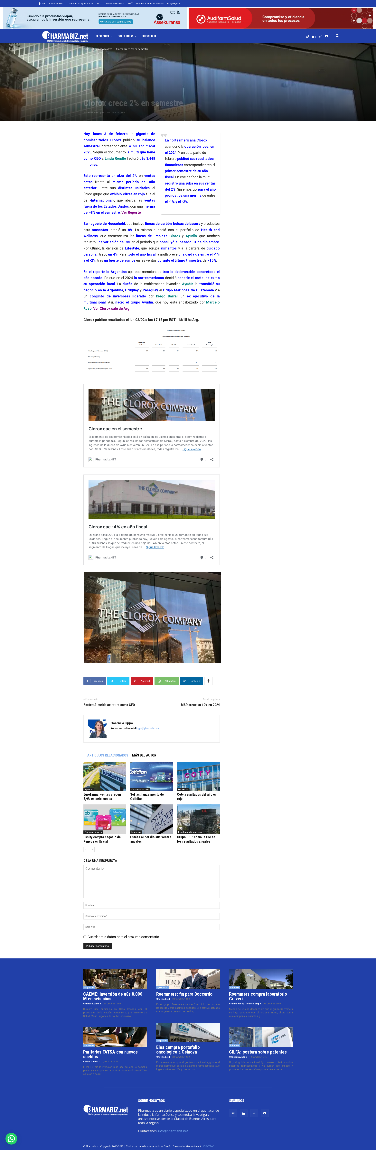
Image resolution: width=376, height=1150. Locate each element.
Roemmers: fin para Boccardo (184, 994)
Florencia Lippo (96, 112)
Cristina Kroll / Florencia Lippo (245, 1003)
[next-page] (92, 849)
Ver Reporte (131, 212)
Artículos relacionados (107, 755)
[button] (337, 36)
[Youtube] (327, 36)
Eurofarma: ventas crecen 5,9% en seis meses (102, 796)
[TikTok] (320, 36)
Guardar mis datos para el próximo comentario (123, 937)
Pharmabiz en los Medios (150, 3)
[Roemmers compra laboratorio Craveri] (261, 979)
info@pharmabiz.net (173, 1131)
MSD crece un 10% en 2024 (200, 705)
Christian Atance (92, 1003)
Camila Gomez (91, 1061)
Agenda (88, 789)
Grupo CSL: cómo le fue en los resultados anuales (196, 839)
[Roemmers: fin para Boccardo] (188, 979)
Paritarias (89, 1045)
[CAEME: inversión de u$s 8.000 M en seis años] (115, 979)
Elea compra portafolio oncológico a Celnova (178, 1050)
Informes (234, 987)
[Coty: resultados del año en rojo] (198, 776)
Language (172, 3)
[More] (208, 681)
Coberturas (126, 36)
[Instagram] (307, 36)
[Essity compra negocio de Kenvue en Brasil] (104, 819)
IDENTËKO (208, 1146)
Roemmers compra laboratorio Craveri (258, 996)
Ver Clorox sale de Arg (110, 308)
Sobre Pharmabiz (115, 3)
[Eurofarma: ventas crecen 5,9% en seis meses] (104, 776)
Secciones (102, 36)
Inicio (86, 49)
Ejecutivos (162, 987)
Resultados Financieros (190, 832)
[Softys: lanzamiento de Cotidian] (151, 776)
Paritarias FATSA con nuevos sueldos (110, 1054)
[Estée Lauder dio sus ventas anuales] (151, 819)
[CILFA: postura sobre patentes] (261, 1037)
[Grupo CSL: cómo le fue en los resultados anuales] (198, 819)
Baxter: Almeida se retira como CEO (109, 705)
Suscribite (149, 36)
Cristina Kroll (163, 999)
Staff (130, 3)
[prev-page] (85, 849)
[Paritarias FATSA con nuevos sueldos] (115, 1037)
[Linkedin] (314, 36)
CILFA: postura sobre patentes (258, 1052)
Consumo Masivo (102, 49)
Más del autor (144, 755)
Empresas (183, 789)
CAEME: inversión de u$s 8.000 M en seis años (112, 996)
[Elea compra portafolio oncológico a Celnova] (188, 1033)
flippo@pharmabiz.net (148, 728)
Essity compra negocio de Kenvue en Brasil (102, 839)
